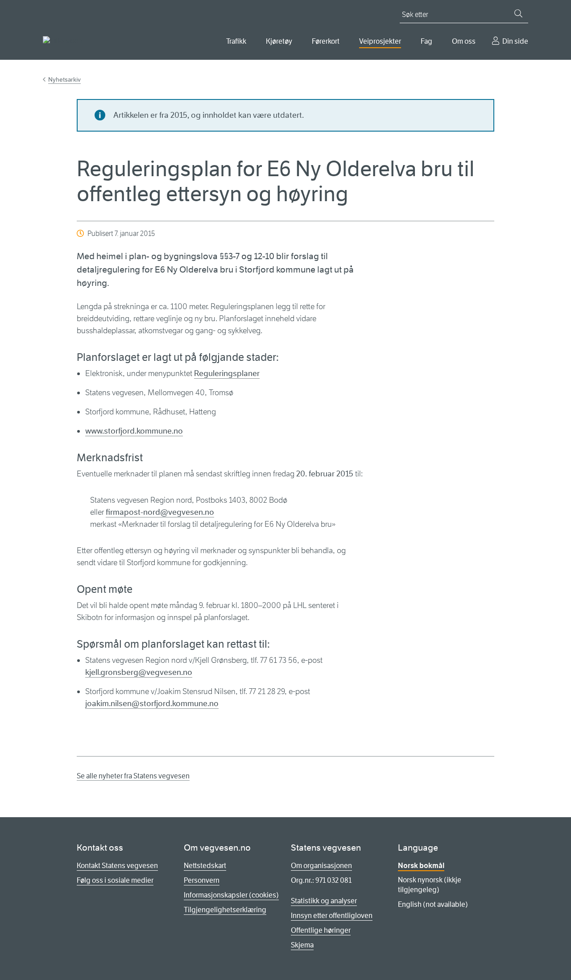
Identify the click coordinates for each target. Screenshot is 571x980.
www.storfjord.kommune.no (134, 431)
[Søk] (518, 13)
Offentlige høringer (321, 930)
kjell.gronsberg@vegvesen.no (138, 672)
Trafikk (236, 41)
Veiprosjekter (380, 41)
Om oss (464, 41)
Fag (426, 41)
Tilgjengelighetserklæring (225, 910)
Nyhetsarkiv (64, 79)
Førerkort (325, 41)
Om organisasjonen (321, 865)
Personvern (201, 880)
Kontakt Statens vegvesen (117, 865)
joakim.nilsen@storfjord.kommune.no (152, 703)
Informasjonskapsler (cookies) (231, 895)
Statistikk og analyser (324, 901)
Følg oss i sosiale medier (115, 880)
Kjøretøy (279, 41)
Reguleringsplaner (227, 373)
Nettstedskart (205, 865)
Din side (515, 41)
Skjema (302, 945)
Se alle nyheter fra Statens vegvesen (133, 776)
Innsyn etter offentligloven (331, 915)
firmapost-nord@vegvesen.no (160, 512)
